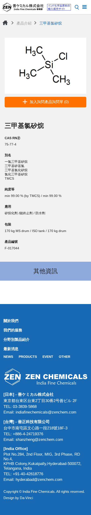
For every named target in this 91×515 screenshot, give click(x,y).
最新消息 (11, 349)
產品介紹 (24, 23)
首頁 (5, 22)
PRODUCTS (28, 357)
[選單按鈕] (84, 6)
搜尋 (76, 7)
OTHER (64, 357)
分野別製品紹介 (17, 339)
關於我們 (11, 321)
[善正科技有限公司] (46, 376)
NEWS (8, 357)
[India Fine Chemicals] (36, 7)
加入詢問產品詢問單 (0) (49, 102)
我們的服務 (13, 330)
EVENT (47, 357)
